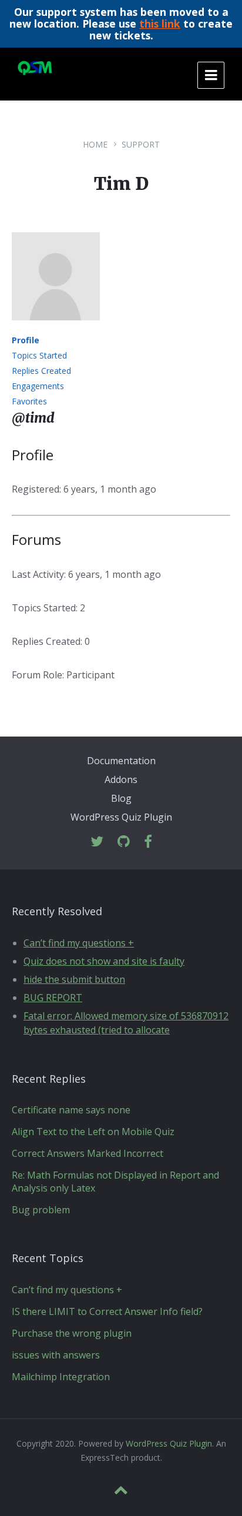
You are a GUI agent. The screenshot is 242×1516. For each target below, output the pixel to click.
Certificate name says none (71, 1109)
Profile (25, 340)
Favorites (29, 401)
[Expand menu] (210, 75)
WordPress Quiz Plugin (121, 817)
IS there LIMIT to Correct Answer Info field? (107, 1311)
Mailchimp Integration (61, 1376)
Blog (121, 798)
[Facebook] (148, 842)
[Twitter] (96, 842)
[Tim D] (56, 328)
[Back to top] (121, 1490)
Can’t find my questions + (78, 942)
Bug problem (41, 1209)
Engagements (38, 385)
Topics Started (39, 355)
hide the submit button (74, 979)
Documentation (121, 760)
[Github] (123, 842)
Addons (121, 779)
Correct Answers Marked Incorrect (87, 1153)
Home (95, 144)
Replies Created (41, 370)
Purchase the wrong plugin (72, 1333)
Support (141, 144)
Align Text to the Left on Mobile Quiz (93, 1131)
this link (159, 23)
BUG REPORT (52, 997)
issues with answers (56, 1354)
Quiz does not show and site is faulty (103, 961)
